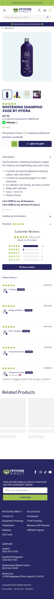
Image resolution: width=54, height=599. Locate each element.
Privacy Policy (7, 589)
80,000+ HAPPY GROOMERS (27, 3)
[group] (27, 60)
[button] (9, 103)
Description (8, 157)
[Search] (48, 17)
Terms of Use (19, 589)
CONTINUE (25, 497)
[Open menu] (4, 10)
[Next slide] (51, 2)
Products (9, 28)
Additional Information (14, 216)
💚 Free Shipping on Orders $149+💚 (27, 24)
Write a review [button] (27, 267)
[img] (8, 285)
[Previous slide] (2, 2)
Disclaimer (29, 589)
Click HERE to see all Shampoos (18, 201)
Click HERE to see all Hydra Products (21, 204)
